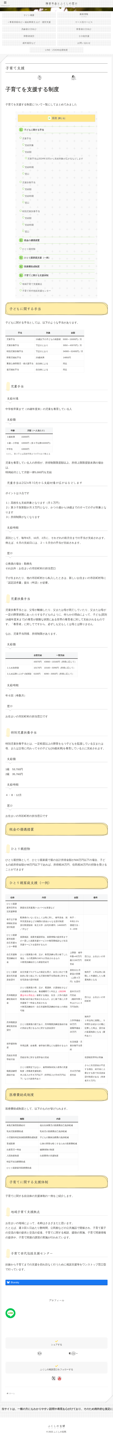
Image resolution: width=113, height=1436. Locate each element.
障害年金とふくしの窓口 (62, 3)
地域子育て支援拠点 (32, 284)
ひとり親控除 (28, 249)
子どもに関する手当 (34, 129)
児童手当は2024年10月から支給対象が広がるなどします (55, 158)
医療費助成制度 (32, 266)
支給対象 (29, 145)
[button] (73, 78)
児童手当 (26, 138)
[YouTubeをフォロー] (59, 1378)
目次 (54, 118)
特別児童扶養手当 (31, 211)
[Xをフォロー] (53, 1378)
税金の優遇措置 (32, 240)
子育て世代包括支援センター (36, 290)
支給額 (28, 152)
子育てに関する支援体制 (36, 275)
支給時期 (29, 167)
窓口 (27, 174)
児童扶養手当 (28, 182)
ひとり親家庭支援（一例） (37, 257)
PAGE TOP (107, 1390)
